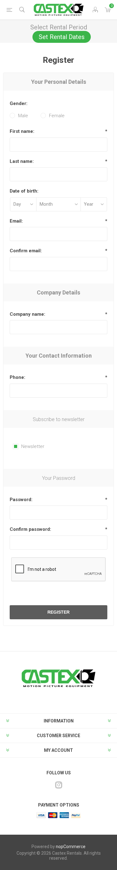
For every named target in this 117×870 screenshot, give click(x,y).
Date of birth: (24, 191)
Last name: (22, 161)
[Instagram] (59, 785)
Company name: (27, 314)
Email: (16, 221)
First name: (22, 131)
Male (23, 115)
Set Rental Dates (62, 37)
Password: (21, 499)
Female (57, 115)
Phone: (17, 377)
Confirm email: (26, 251)
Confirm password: (30, 529)
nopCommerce (70, 846)
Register (58, 612)
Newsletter (32, 446)
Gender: (18, 103)
